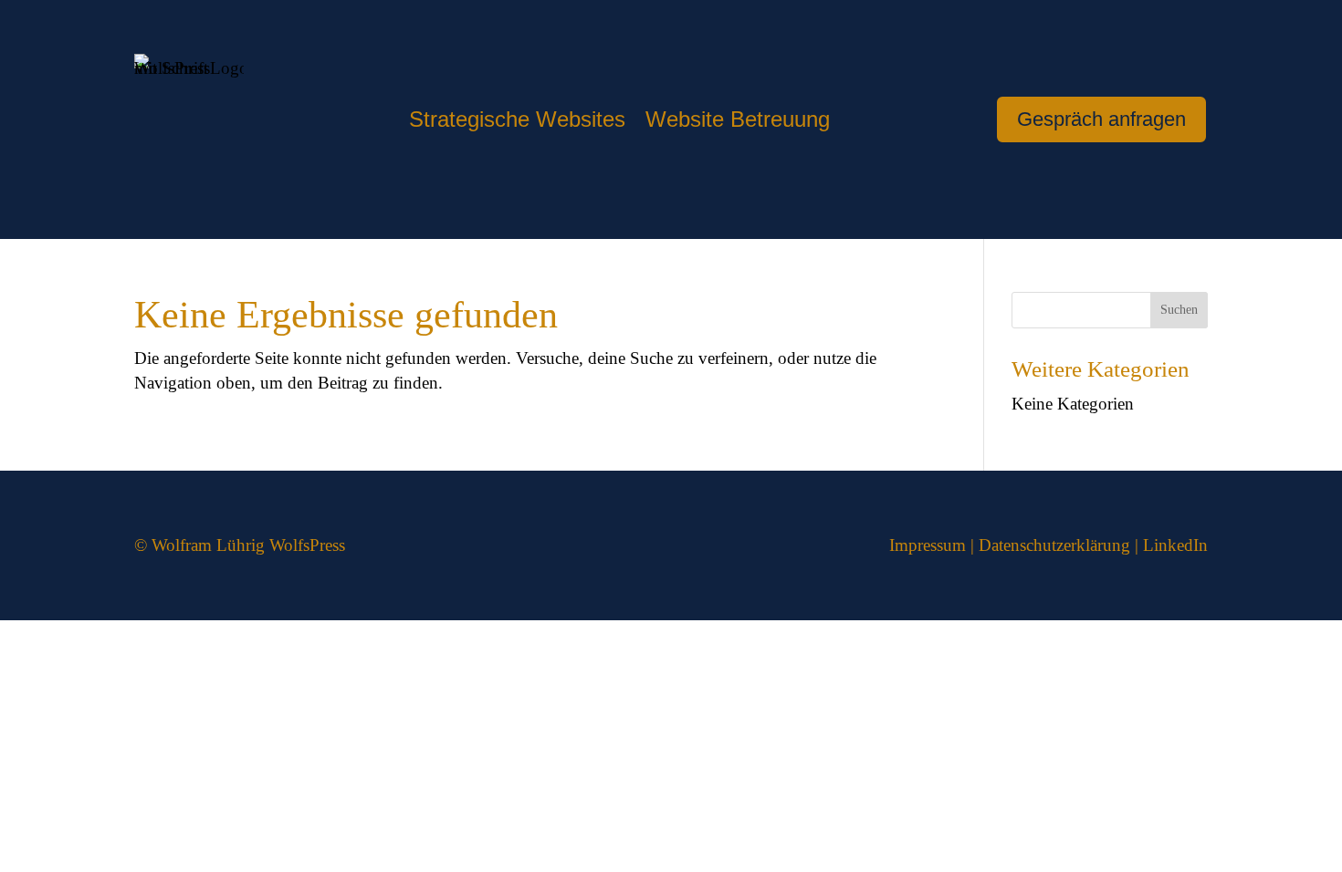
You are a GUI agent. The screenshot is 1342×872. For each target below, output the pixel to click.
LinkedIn (1175, 545)
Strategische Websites (517, 122)
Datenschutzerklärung (1054, 545)
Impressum (927, 545)
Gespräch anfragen (1101, 119)
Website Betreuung (737, 122)
